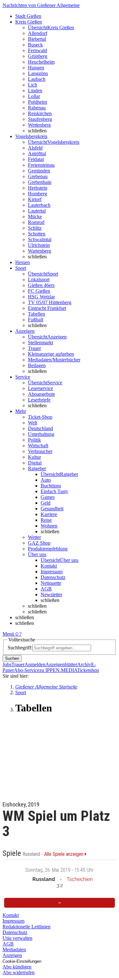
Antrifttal (37, 153)
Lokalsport (39, 279)
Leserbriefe (39, 399)
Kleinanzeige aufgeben (51, 354)
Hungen (36, 67)
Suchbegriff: (20, 647)
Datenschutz (53, 577)
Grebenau (38, 176)
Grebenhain (39, 182)
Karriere (49, 514)
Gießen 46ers (41, 285)
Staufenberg (40, 119)
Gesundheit (52, 508)
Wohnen (49, 525)
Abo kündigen (17, 966)
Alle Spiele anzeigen (64, 854)
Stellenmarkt (40, 342)
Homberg (37, 193)
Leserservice (40, 388)
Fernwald (37, 50)
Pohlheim (37, 102)
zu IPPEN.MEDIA (58, 670)
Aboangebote (41, 394)
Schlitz (35, 228)
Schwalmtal (39, 239)
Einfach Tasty (54, 491)
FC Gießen (39, 291)
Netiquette (51, 583)
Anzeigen (12, 955)
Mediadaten (14, 949)
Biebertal (37, 39)
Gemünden (39, 170)
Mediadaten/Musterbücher (54, 359)
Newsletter (51, 594)
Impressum (52, 571)
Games (48, 497)
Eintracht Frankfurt (47, 308)
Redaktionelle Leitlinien (26, 926)
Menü (8, 634)
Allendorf (37, 33)
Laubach (36, 79)
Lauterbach (39, 205)
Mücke (35, 216)
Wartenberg (39, 251)
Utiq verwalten (17, 938)
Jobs (7, 664)
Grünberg (37, 56)
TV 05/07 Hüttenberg (49, 302)
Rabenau (37, 107)
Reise (46, 520)
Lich (32, 84)
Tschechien (80, 879)
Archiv (84, 664)
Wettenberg (39, 125)
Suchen (12, 658)
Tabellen (36, 314)
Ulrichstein (39, 245)
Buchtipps (51, 485)
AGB (46, 588)
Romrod (36, 222)
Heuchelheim (41, 62)
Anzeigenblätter (61, 664)
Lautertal (37, 210)
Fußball (35, 319)
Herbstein (37, 188)
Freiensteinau (41, 165)
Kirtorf (35, 199)
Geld (45, 503)
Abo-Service (26, 670)
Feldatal (36, 159)
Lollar (34, 96)
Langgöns (38, 73)
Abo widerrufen (19, 972)
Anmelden (34, 664)
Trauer (34, 348)
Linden (35, 90)
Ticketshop (88, 670)
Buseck (35, 44)
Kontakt (49, 566)
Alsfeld (35, 147)
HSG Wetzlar (41, 296)
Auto (46, 480)
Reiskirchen (40, 113)
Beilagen (37, 365)
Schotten (36, 233)
